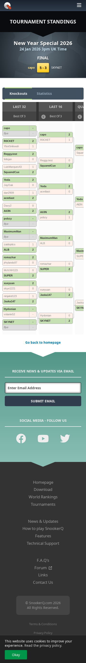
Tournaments (43, 504)
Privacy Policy (43, 633)
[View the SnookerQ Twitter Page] (65, 438)
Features (43, 536)
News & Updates (43, 521)
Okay (16, 654)
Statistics (44, 93)
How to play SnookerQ (43, 528)
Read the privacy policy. (43, 645)
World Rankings (43, 497)
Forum (40, 567)
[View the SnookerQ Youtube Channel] (43, 438)
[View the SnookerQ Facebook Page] (21, 438)
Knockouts (18, 93)
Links (43, 575)
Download (43, 489)
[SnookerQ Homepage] (6, 8)
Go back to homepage (43, 342)
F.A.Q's (43, 560)
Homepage (43, 482)
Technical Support (43, 543)
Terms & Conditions (43, 624)
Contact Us (43, 582)
